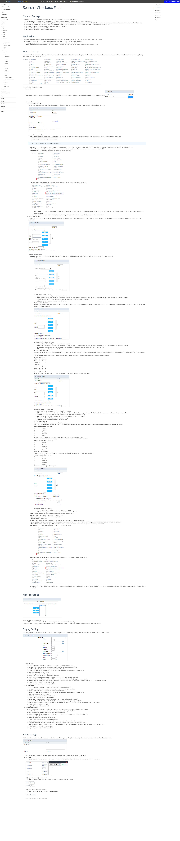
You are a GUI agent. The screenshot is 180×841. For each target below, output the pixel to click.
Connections (4, 14)
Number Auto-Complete (9, 79)
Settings (5, 43)
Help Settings (157, 19)
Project (2, 12)
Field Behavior (158, 10)
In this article (158, 5)
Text (5, 58)
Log (4, 52)
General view (5, 19)
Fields (5, 54)
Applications (4, 17)
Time (6, 66)
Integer (6, 59)
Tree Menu (5, 38)
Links (5, 84)
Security (5, 50)
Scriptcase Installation (6, 7)
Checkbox (6, 73)
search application (58, 1)
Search (4, 40)
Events (5, 80)
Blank (4, 34)
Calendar (4, 90)
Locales (2, 101)
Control (4, 32)
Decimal (6, 61)
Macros (2, 111)
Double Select (7, 72)
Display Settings (158, 17)
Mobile (5, 47)
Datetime (6, 68)
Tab (3, 28)
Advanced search (7, 45)
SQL (4, 49)
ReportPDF (5, 88)
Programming (6, 86)
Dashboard (5, 30)
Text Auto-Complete (8, 77)
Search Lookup (158, 12)
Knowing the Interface (6, 9)
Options (4, 21)
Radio (6, 75)
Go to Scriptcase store (172, 1)
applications (49, 1)
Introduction (4, 4)
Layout (2, 98)
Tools (2, 96)
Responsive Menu (6, 93)
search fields (67, 1)
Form (4, 26)
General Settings (158, 7)
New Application (7, 42)
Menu (4, 36)
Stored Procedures (6, 91)
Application (6, 82)
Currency (6, 63)
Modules (3, 103)
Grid (3, 23)
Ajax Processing (158, 15)
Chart (4, 24)
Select (6, 70)
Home (42, 1)
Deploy (2, 109)
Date (6, 65)
